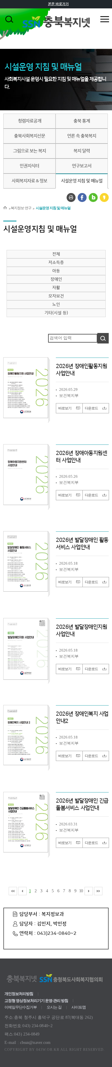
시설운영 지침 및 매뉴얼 (81, 181)
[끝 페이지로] (98, 891)
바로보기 (64, 408)
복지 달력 (81, 151)
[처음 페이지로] (13, 891)
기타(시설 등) (56, 313)
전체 (56, 254)
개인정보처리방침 (18, 993)
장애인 (56, 279)
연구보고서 (81, 166)
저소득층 (56, 262)
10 (81, 891)
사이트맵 (78, 1007)
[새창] (71, 197)
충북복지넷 (56, 27)
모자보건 (56, 296)
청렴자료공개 (29, 121)
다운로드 (91, 408)
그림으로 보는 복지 (29, 151)
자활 (56, 287)
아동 (56, 271)
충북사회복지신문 (29, 136)
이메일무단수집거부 (20, 1007)
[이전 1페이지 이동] (22, 891)
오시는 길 (54, 1007)
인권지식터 (29, 166)
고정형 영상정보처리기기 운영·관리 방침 (36, 1000)
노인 (56, 304)
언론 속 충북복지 (81, 136)
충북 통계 (81, 121)
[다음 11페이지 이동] (89, 891)
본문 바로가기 (58, 4)
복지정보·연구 (21, 208)
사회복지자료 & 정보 (29, 181)
